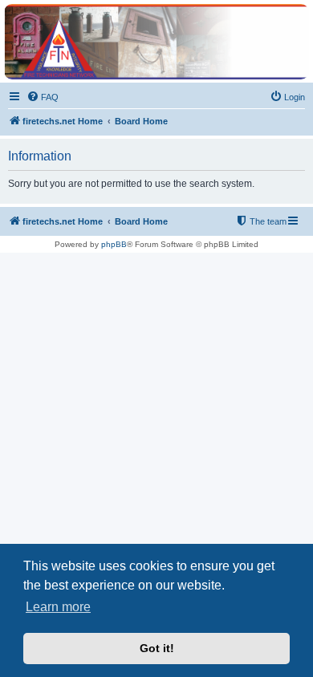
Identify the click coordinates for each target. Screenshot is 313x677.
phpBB (114, 244)
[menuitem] (42, 97)
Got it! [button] (157, 648)
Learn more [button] (58, 607)
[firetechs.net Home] (156, 41)
